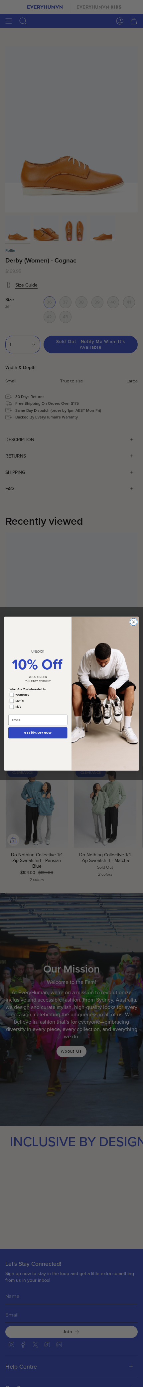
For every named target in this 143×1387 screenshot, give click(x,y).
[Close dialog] (133, 622)
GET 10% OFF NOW (38, 732)
